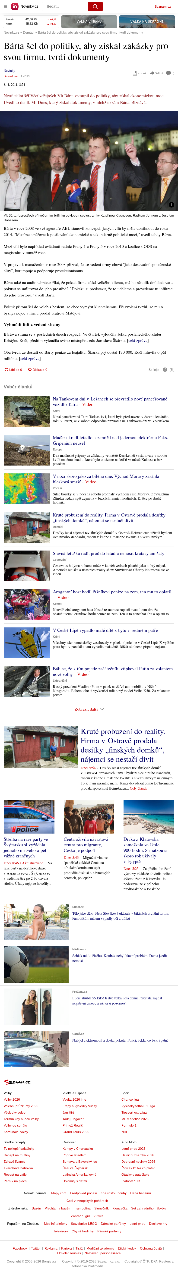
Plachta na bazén (57, 1208)
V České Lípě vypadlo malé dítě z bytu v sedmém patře (105, 630)
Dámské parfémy (113, 1223)
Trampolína (82, 1208)
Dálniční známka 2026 (137, 1155)
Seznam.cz (163, 6)
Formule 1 (129, 1125)
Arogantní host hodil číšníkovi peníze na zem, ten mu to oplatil (112, 592)
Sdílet (159, 73)
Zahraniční (60, 680)
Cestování (59, 559)
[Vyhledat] (95, 6)
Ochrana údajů (151, 1248)
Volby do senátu (15, 1125)
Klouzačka (119, 1208)
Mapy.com (58, 1193)
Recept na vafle (15, 1174)
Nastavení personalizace (103, 1253)
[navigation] (5, 6)
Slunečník (101, 1208)
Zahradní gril (80, 1216)
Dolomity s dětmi (75, 1181)
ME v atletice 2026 (135, 1119)
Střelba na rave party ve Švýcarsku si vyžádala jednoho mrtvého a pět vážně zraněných (26, 847)
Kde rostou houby (114, 1193)
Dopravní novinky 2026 (138, 1161)
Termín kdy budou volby (21, 1119)
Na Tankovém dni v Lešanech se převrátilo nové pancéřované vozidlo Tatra (110, 401)
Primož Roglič (73, 1125)
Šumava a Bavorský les (80, 1161)
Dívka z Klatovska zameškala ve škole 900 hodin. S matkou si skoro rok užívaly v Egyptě (146, 850)
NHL (124, 1132)
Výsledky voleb (14, 1112)
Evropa (57, 449)
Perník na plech (15, 1181)
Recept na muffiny (17, 1155)
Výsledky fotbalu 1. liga (138, 1106)
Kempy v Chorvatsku (78, 1148)
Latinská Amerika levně (79, 1174)
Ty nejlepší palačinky (19, 1148)
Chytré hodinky (83, 1231)
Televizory (60, 1231)
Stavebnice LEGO (84, 1223)
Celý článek (138, 788)
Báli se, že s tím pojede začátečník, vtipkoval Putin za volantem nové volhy (113, 671)
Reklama (50, 1248)
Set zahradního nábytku (148, 1208)
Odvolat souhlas (69, 1253)
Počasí (57, 488)
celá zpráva (137, 340)
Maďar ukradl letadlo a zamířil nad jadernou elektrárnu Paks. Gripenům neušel (110, 440)
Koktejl (57, 603)
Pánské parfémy (109, 1231)
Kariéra (66, 1248)
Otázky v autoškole (135, 1174)
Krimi (56, 410)
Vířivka (98, 1216)
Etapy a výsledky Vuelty (80, 1106)
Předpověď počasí (83, 1193)
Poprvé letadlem (74, 1155)
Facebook (20, 1248)
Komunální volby (16, 1132)
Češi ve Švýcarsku (76, 1168)
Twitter (36, 1248)
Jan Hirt (68, 1112)
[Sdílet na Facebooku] (165, 369)
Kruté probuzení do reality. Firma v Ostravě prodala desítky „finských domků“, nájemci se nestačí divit (109, 517)
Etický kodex (127, 1248)
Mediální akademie (100, 1248)
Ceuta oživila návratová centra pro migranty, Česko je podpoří (86, 844)
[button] (89, 161)
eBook (142, 73)
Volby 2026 (12, 1099)
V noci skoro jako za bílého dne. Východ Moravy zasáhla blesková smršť (106, 479)
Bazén (36, 1208)
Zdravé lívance (14, 1161)
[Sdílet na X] (172, 369)
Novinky (9, 70)
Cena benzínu (140, 1193)
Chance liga (130, 1099)
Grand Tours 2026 (76, 1132)
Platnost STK (130, 1181)
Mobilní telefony (55, 1223)
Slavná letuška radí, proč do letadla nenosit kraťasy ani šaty (108, 553)
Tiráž (79, 1248)
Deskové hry (158, 1223)
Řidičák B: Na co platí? (138, 1168)
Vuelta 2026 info (74, 1099)
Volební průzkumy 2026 (21, 1106)
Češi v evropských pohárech (87, 1201)
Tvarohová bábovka (18, 1168)
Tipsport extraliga (134, 1112)
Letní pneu (137, 1223)
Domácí (58, 527)
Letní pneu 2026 (133, 1148)
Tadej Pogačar (73, 1119)
